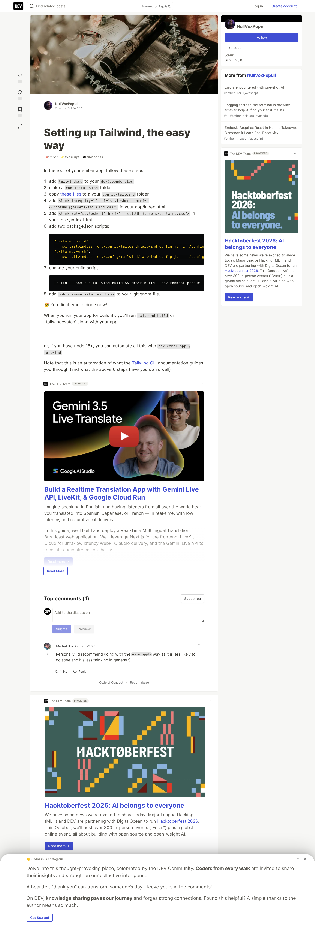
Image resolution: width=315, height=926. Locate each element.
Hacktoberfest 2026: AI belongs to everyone (114, 805)
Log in (258, 6)
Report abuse (139, 682)
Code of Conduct (111, 682)
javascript (71, 157)
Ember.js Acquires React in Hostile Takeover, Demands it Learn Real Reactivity (260, 132)
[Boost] (20, 126)
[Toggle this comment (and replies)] (48, 653)
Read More (55, 571)
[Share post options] (20, 142)
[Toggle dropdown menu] (201, 383)
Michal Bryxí (66, 646)
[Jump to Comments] (20, 94)
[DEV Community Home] (18, 6)
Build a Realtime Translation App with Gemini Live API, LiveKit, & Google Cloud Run (121, 493)
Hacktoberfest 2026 (177, 821)
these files (70, 194)
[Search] (31, 6)
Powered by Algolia (155, 6)
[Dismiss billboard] (305, 858)
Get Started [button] (39, 917)
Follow (261, 37)
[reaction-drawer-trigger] (20, 77)
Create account (284, 6)
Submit (62, 629)
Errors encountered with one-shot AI (254, 90)
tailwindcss (93, 157)
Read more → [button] (59, 846)
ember (52, 157)
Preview (84, 629)
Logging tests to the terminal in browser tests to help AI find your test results (257, 110)
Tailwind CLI (144, 363)
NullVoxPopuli (66, 104)
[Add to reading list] (20, 111)
